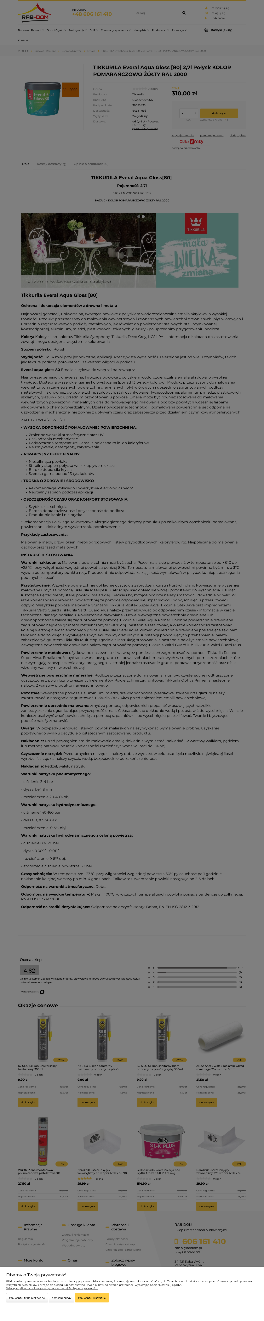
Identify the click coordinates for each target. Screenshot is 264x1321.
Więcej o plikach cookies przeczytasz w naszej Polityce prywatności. (52, 1288)
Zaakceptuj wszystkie (92, 1297)
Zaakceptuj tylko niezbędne (27, 1297)
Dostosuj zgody (61, 1297)
